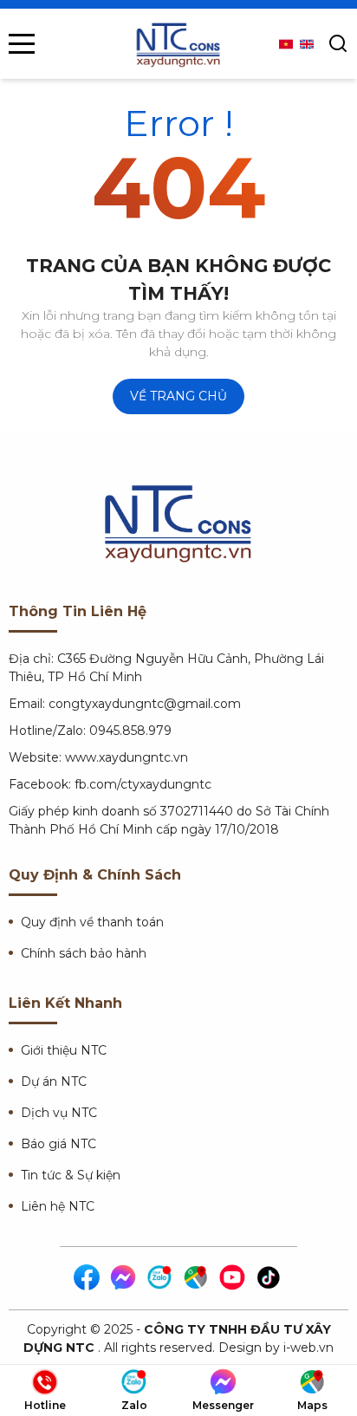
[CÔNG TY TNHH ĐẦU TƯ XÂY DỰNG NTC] (178, 43)
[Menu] (22, 44)
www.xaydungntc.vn (126, 757)
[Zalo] (160, 1278)
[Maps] (197, 1278)
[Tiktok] (269, 1278)
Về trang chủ (178, 396)
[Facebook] (87, 1278)
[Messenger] (124, 1278)
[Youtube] (233, 1278)
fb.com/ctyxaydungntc (143, 784)
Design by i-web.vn (276, 1347)
